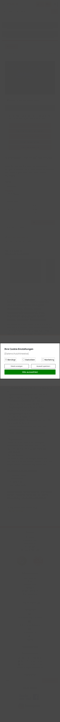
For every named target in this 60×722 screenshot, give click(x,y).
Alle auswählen (30, 372)
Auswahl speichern (43, 366)
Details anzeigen (17, 366)
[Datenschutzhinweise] (16, 353)
